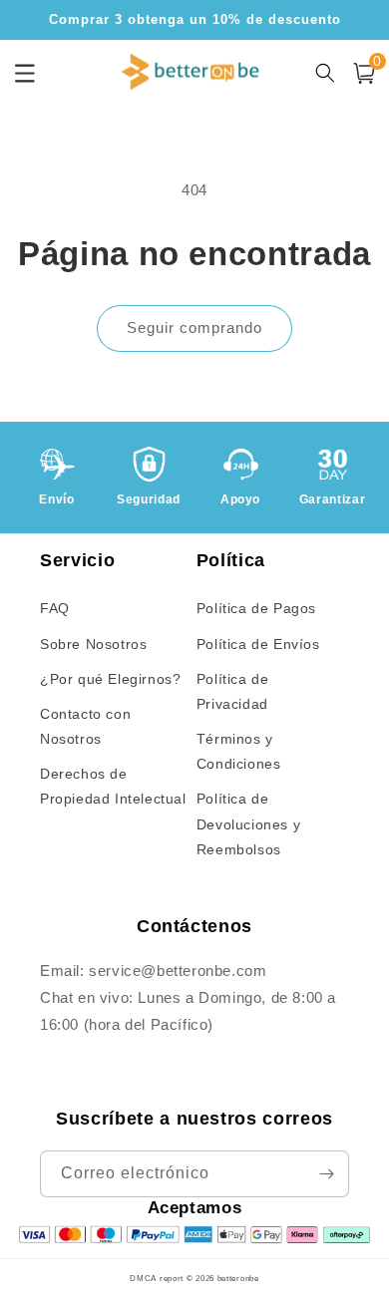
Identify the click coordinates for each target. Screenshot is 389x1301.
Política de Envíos (258, 644)
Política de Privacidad (232, 691)
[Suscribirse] (326, 1173)
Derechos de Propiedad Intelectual (113, 786)
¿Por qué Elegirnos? (110, 679)
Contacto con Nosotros (85, 726)
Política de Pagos (256, 608)
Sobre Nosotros (93, 644)
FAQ (55, 608)
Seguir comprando (194, 327)
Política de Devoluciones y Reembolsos (248, 823)
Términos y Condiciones (238, 751)
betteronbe (238, 1278)
